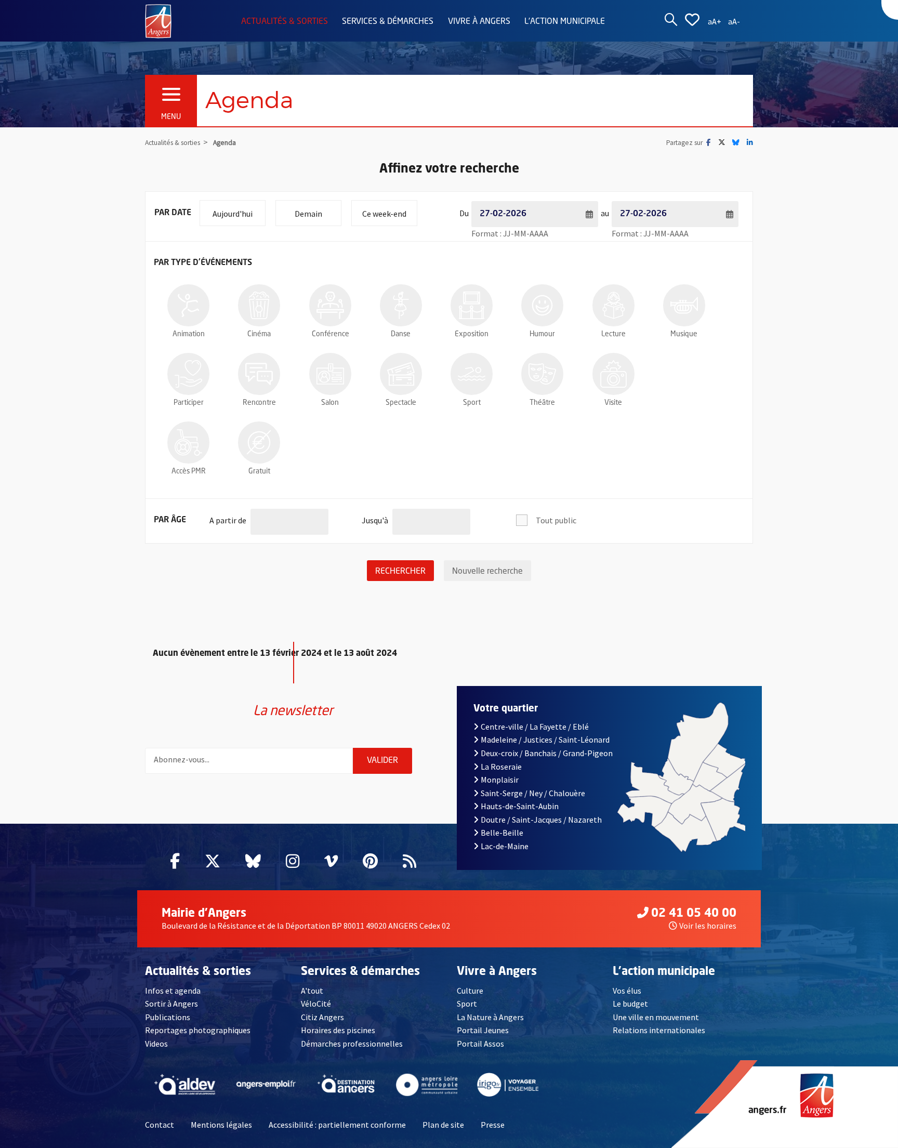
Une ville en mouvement (656, 1017)
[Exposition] (472, 305)
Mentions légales (221, 1124)
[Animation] (188, 305)
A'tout (312, 990)
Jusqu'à (375, 519)
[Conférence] (330, 305)
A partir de (227, 519)
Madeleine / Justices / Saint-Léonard (545, 739)
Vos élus (627, 990)
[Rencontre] (259, 374)
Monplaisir (500, 779)
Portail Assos (480, 1043)
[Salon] (330, 374)
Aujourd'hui (239, 213)
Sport (467, 1003)
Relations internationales (659, 1030)
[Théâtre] (542, 374)
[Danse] (401, 305)
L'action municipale (564, 22)
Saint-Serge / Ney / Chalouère (533, 793)
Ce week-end (389, 213)
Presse (493, 1124)
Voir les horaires (707, 925)
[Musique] (684, 305)
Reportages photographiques (197, 1030)
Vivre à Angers (479, 22)
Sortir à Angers (171, 1003)
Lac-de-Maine (505, 846)
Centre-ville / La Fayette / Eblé (535, 726)
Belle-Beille (502, 832)
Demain (317, 213)
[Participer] (188, 374)
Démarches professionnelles (352, 1043)
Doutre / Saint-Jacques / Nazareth (541, 819)
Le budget (630, 1003)
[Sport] (472, 374)
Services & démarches (387, 22)
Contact (159, 1124)
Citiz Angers (322, 1017)
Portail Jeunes (483, 1030)
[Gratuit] (259, 442)
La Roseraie (501, 766)
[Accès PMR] (188, 442)
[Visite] (613, 374)
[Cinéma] (259, 305)
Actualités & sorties (284, 22)
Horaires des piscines (338, 1030)
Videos (156, 1043)
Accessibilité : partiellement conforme (337, 1124)
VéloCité (316, 1003)
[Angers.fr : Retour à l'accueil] (158, 20)
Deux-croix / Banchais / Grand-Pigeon (547, 753)
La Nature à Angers (490, 1017)
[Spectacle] (401, 374)
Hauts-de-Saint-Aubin (520, 806)
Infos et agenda (173, 990)
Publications (167, 1017)
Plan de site (443, 1124)
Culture (470, 990)
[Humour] (542, 305)
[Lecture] (613, 305)
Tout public (556, 520)
